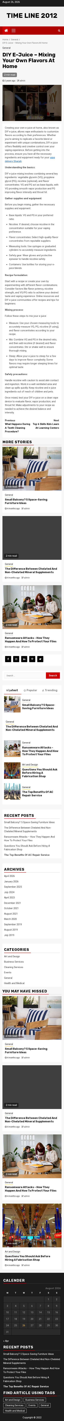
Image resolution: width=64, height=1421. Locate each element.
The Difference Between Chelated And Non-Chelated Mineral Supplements (31, 570)
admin (22, 81)
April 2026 (9, 876)
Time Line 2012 (32, 15)
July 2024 (9, 892)
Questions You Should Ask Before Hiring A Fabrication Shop (39, 773)
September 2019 (13, 924)
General (6, 48)
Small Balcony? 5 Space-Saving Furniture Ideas (26, 501)
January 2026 (11, 881)
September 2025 (13, 886)
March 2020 (10, 919)
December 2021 (12, 902)
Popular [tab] (32, 690)
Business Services (14, 961)
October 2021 (11, 908)
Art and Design (30, 764)
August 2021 (11, 913)
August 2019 (11, 929)
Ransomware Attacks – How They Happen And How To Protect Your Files (30, 639)
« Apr (6, 1340)
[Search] (59, 30)
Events (7, 972)
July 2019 (9, 935)
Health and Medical (14, 983)
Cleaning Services (13, 967)
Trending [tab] (51, 690)
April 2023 (9, 897)
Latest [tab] (13, 690)
